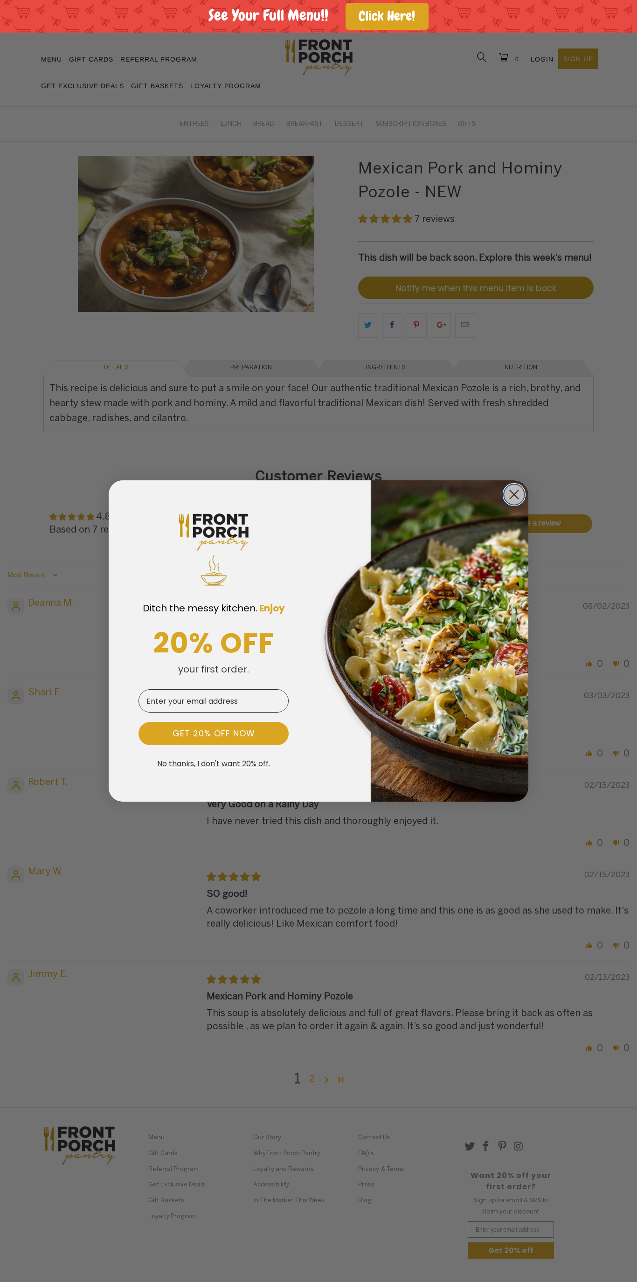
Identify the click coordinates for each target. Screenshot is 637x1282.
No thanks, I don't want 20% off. (213, 764)
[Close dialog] (514, 494)
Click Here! (387, 16)
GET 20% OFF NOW (214, 733)
